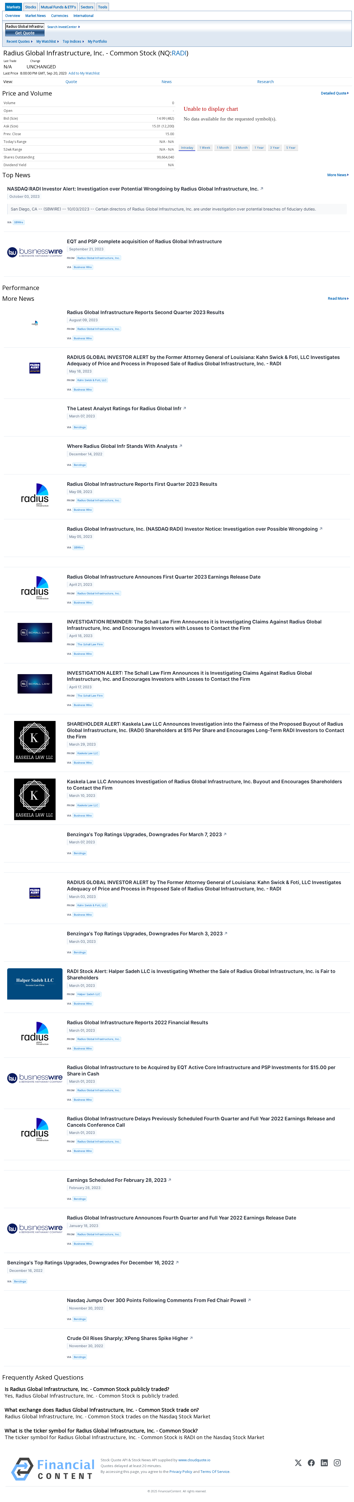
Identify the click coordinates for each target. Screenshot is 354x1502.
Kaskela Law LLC (87, 753)
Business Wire (83, 267)
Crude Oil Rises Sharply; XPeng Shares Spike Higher (130, 1338)
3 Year (275, 147)
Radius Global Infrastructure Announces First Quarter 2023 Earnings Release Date (164, 577)
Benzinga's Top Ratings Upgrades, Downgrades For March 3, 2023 (147, 933)
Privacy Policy (181, 1471)
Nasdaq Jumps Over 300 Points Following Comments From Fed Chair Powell (159, 1300)
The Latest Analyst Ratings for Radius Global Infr (127, 408)
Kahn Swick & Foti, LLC (91, 380)
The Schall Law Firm (90, 644)
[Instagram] (337, 1469)
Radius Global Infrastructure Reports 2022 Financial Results (137, 1022)
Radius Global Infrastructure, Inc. (98, 258)
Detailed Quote (334, 93)
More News (337, 174)
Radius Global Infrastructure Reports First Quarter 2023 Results (142, 484)
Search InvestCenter (62, 27)
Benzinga (79, 427)
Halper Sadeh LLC (88, 994)
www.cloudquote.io (194, 1459)
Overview (12, 15)
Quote (71, 81)
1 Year (259, 147)
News (167, 81)
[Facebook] (311, 1469)
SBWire (18, 222)
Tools (102, 6)
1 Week (204, 147)
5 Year (291, 147)
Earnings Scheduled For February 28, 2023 (119, 1180)
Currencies (59, 15)
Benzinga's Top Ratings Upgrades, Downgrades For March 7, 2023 (147, 834)
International (83, 15)
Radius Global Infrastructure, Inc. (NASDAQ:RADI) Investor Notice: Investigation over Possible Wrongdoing (195, 529)
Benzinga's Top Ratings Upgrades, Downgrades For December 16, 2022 (93, 1262)
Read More (337, 298)
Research (265, 81)
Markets (13, 6)
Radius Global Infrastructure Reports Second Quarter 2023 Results (145, 312)
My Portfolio (97, 41)
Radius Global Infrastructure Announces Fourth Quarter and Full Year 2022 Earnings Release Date (181, 1218)
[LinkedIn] (324, 1469)
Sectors (87, 6)
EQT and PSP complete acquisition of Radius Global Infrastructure (144, 241)
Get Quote (25, 32)
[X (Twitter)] (298, 1469)
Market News (35, 15)
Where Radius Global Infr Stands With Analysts (125, 446)
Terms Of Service (215, 1471)
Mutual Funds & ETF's (58, 6)
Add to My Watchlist (84, 73)
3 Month (242, 147)
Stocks (30, 6)
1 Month (223, 147)
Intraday (187, 147)
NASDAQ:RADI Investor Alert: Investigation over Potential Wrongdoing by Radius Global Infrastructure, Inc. (135, 189)
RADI (179, 52)
